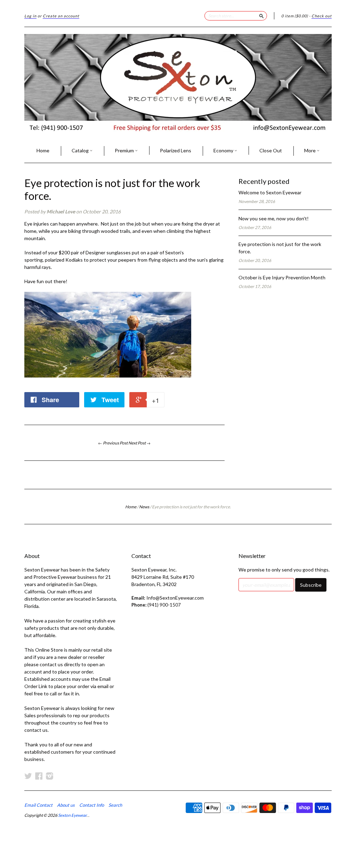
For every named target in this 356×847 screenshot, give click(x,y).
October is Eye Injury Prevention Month (281, 277)
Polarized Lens (175, 150)
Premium (125, 150)
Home (43, 150)
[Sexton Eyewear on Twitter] (28, 776)
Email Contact (38, 805)
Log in (30, 16)
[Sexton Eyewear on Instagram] (50, 776)
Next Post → (139, 443)
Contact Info (91, 805)
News (144, 506)
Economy (223, 150)
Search (115, 805)
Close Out (270, 150)
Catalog (81, 150)
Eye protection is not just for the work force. (112, 189)
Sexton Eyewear (72, 815)
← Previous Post (113, 443)
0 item (294, 16)
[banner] (178, 83)
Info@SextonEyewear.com (175, 598)
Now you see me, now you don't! (273, 218)
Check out (322, 16)
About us (66, 805)
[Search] (261, 16)
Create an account (61, 16)
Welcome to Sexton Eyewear (269, 192)
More (310, 150)
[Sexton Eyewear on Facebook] (39, 776)
